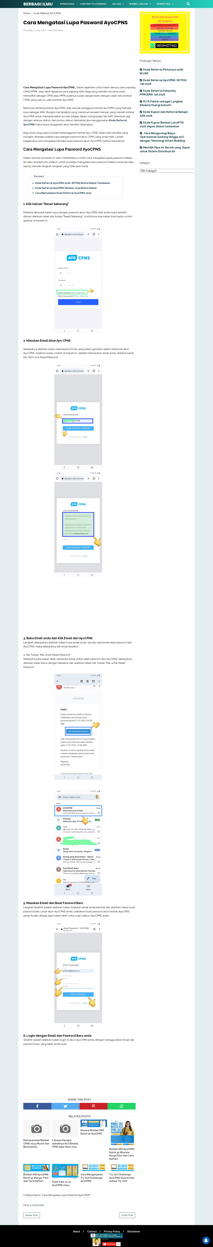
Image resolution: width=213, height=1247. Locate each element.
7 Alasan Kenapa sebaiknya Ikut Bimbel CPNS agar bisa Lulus (65, 1143)
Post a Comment (33, 1205)
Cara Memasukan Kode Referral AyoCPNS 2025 (63, 193)
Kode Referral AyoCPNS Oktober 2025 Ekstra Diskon (66, 188)
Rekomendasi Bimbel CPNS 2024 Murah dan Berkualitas (36, 1143)
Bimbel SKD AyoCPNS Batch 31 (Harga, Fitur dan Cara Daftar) (36, 1177)
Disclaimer (133, 1231)
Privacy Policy (112, 1231)
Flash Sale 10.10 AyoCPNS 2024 (61, 1183)
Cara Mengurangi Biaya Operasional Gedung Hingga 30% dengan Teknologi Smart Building (162, 137)
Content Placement (93, 4)
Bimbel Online (138, 4)
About (76, 1231)
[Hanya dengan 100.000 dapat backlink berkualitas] (165, 52)
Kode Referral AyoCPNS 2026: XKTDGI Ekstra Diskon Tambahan (72, 183)
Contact (92, 1231)
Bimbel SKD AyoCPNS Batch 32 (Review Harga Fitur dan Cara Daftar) (121, 1154)
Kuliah (116, 4)
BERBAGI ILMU (38, 4)
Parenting (163, 4)
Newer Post (31, 1215)
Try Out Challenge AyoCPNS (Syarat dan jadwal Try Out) (121, 1177)
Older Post (127, 1215)
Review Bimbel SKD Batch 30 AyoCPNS (92, 1132)
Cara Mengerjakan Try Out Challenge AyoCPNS (92, 1177)
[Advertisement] (79, 59)
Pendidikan (67, 4)
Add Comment (55, 30)
